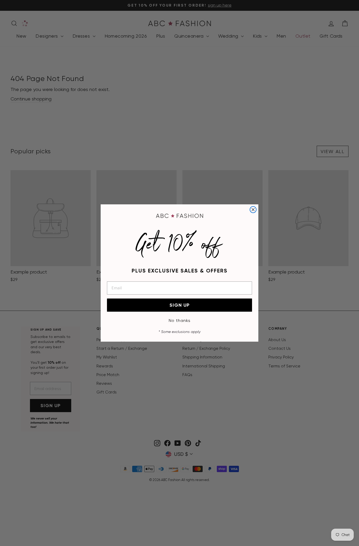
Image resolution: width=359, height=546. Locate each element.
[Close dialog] (253, 209)
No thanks (180, 320)
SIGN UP (180, 305)
